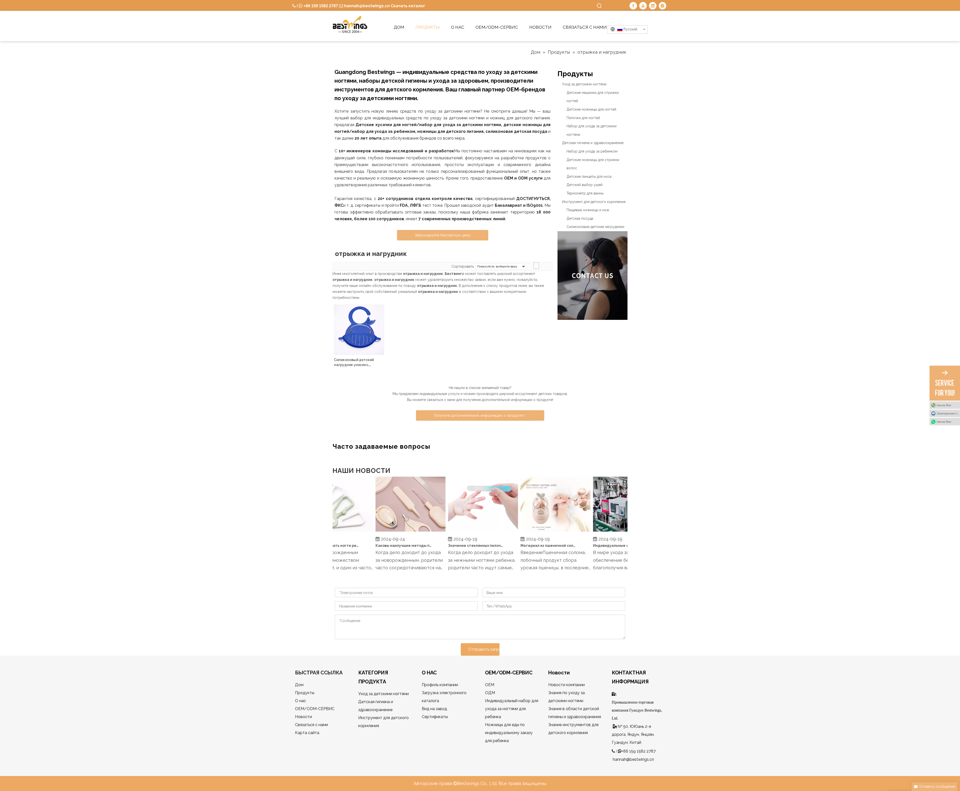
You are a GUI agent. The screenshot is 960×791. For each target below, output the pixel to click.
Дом (299, 684)
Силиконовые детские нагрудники (595, 227)
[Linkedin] (652, 5)
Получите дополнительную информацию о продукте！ (480, 415)
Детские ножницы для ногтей (591, 109)
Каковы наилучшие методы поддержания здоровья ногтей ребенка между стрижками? (394, 546)
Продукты (304, 692)
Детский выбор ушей (584, 185)
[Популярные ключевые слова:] (599, 6)
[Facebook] (633, 5)
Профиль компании (440, 684)
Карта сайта (307, 732)
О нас (300, 700)
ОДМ (490, 692)
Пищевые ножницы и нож (587, 210)
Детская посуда (579, 218)
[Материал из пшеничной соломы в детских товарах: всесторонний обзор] (546, 532)
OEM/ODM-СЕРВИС (314, 708)
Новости (303, 716)
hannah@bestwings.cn (366, 5)
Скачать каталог (408, 5)
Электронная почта (948, 413)
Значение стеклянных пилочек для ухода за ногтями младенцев (467, 546)
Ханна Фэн (943, 405)
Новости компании (566, 684)
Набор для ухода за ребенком (592, 151)
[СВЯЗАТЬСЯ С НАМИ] (593, 275)
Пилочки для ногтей (583, 118)
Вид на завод (434, 708)
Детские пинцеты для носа (589, 177)
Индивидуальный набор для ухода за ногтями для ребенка (511, 708)
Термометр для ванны (585, 193)
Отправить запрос (484, 649)
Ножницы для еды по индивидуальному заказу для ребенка (509, 732)
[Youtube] (643, 5)
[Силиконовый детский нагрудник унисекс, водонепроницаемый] (359, 329)
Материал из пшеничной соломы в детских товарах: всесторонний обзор (539, 546)
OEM (489, 684)
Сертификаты (435, 716)
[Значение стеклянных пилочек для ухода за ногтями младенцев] (474, 532)
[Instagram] (662, 5)
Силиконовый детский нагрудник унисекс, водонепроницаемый (354, 362)
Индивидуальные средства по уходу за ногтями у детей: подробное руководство (612, 546)
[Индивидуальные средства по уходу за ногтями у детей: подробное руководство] (619, 532)
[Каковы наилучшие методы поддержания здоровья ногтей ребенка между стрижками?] (401, 532)
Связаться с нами (311, 724)
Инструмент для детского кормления (594, 202)
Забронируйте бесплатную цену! (442, 235)
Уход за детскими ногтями (584, 84)
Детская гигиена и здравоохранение (593, 143)
